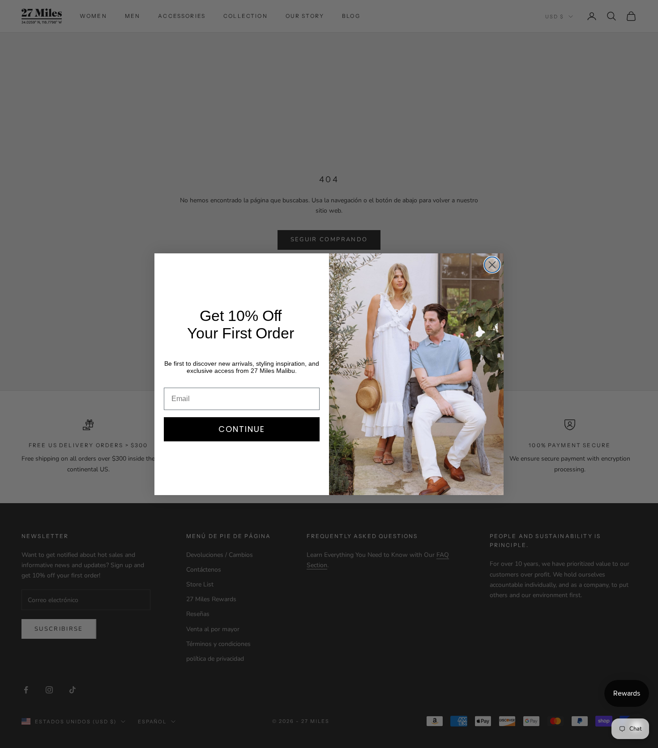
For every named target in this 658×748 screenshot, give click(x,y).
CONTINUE (241, 429)
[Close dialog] (492, 265)
